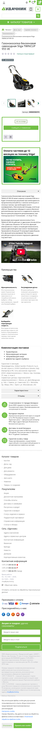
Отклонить (7, 725)
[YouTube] (18, 614)
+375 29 (9, 565)
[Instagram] (22, 614)
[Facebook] (3, 614)
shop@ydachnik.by (13, 692)
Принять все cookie (23, 725)
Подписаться (21, 647)
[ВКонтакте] (8, 614)
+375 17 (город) (12, 571)
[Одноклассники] (13, 614)
